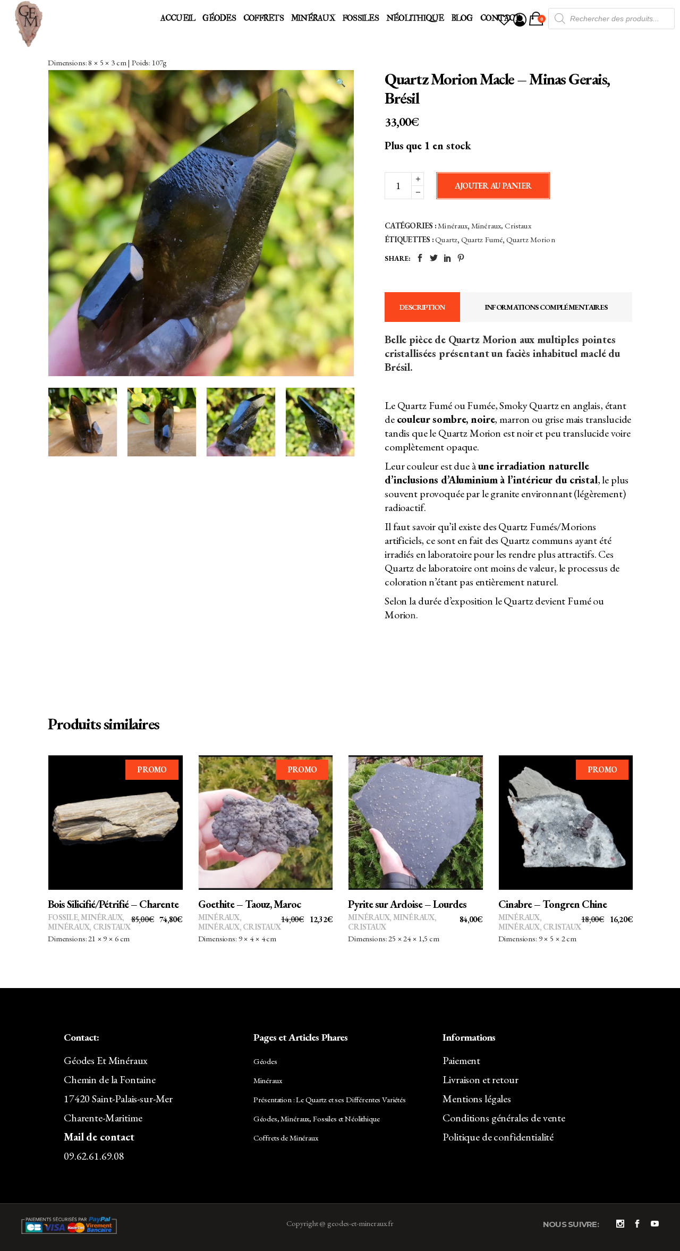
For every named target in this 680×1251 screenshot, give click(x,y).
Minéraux (453, 225)
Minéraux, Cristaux (501, 225)
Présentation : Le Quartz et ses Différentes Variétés (329, 1099)
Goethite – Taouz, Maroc (249, 904)
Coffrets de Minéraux (285, 1138)
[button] (340, 83)
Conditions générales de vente (504, 1118)
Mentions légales (477, 1098)
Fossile (63, 917)
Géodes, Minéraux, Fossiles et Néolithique (316, 1118)
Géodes (265, 1061)
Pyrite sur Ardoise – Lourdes (407, 904)
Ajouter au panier (493, 186)
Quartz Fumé (482, 239)
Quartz (446, 239)
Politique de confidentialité (498, 1137)
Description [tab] (422, 307)
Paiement (461, 1060)
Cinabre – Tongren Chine (552, 904)
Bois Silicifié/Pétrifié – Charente (113, 904)
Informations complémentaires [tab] (546, 307)
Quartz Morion (530, 239)
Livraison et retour (480, 1079)
